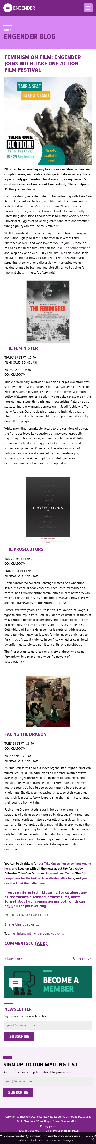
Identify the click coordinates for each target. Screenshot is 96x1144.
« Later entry (13, 959)
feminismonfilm (22, 933)
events (59, 933)
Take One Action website (73, 248)
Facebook (52, 873)
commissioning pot (51, 901)
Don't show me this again (59, 1140)
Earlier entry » (82, 959)
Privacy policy (48, 1126)
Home (7, 30)
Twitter (69, 873)
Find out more (35, 1140)
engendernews (44, 933)
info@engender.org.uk (66, 1130)
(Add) (41, 943)
